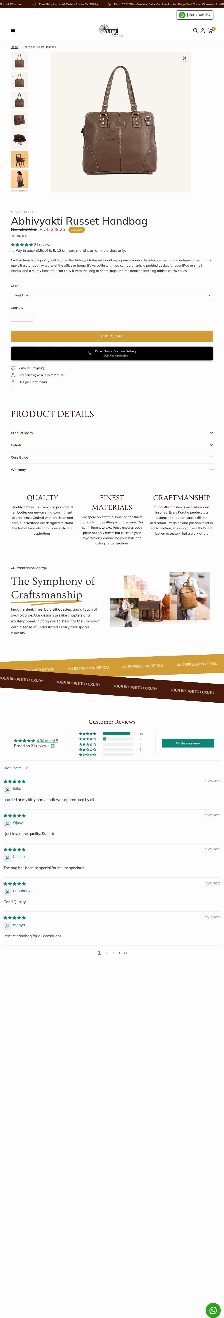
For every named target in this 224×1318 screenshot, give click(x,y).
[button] (22, 244)
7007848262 (200, 14)
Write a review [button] (188, 743)
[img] (15, 781)
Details (16, 445)
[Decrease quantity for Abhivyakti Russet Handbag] (14, 316)
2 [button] (106, 953)
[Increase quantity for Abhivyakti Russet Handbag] (29, 316)
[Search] (195, 30)
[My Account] (202, 30)
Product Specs (22, 433)
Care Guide (19, 457)
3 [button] (113, 953)
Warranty (18, 470)
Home (14, 46)
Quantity (17, 307)
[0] (209, 30)
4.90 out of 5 (47, 740)
